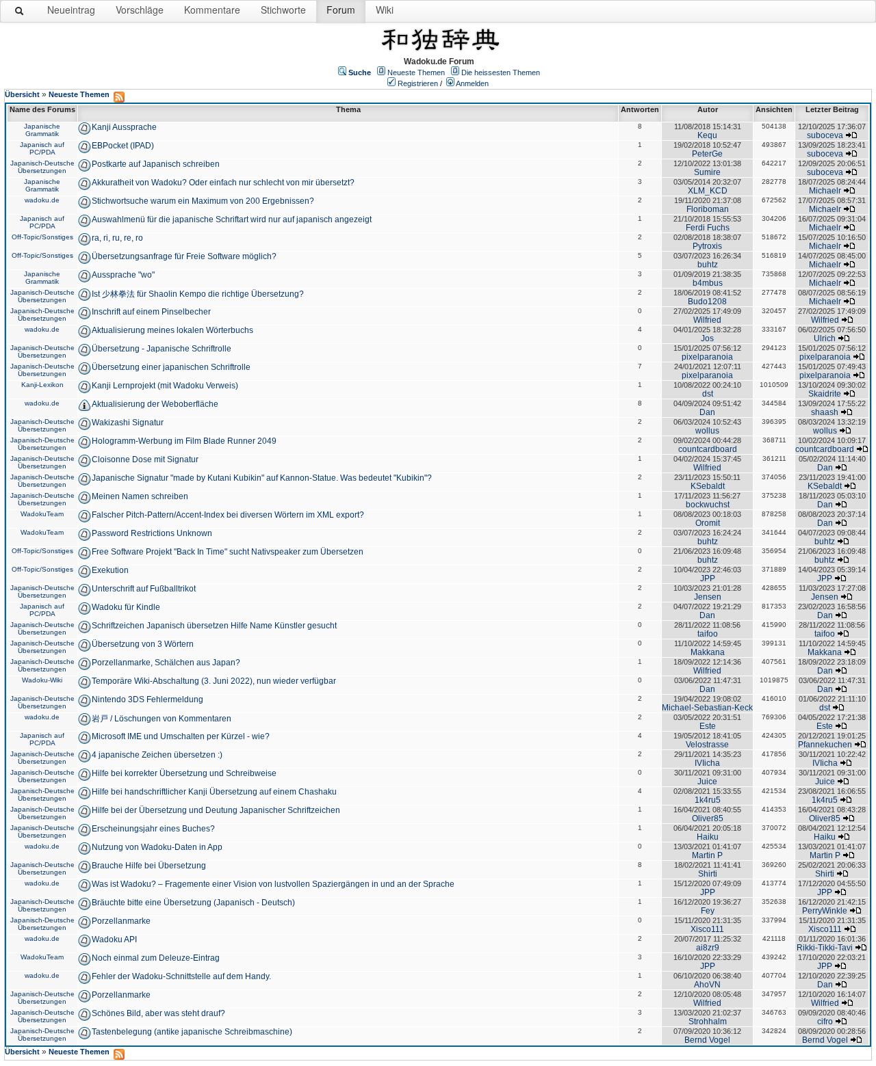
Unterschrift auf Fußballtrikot (144, 589)
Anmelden (472, 83)
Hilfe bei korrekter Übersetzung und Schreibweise (184, 773)
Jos (707, 338)
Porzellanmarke (121, 921)
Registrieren (418, 83)
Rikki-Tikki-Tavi (825, 947)
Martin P (707, 855)
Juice (707, 781)
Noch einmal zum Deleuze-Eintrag (156, 958)
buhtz (707, 264)
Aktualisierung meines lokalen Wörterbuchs (172, 330)
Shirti (707, 874)
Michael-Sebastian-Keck (707, 707)
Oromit (707, 523)
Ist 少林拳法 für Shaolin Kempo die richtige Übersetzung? (198, 294)
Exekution (110, 570)
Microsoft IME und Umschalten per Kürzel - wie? (181, 736)
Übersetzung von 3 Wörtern (143, 644)
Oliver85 (707, 818)
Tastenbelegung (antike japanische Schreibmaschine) (192, 1032)
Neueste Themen (416, 72)
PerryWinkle (824, 911)
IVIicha (707, 763)
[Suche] (20, 13)
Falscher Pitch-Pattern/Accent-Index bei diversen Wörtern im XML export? (228, 515)
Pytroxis (707, 246)
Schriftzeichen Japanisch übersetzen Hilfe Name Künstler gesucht (214, 625)
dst (707, 394)
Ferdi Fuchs (708, 227)
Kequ (707, 135)
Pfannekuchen (825, 744)
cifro (825, 1021)
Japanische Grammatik (42, 129)
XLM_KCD (707, 191)
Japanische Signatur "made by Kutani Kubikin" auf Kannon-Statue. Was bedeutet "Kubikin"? (262, 478)
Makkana (708, 652)
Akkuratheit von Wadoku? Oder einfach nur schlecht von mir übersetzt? (223, 182)
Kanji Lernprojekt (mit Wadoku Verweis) (165, 385)
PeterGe (707, 154)
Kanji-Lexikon (42, 384)
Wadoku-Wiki (42, 680)
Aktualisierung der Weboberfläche (155, 404)
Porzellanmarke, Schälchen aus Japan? (166, 662)
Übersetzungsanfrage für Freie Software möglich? (184, 256)
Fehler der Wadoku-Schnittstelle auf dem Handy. (181, 976)
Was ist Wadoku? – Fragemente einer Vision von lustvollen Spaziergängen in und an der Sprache (273, 884)
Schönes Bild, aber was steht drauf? (158, 1013)
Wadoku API (114, 939)
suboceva (825, 135)
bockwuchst (708, 504)
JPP (707, 578)
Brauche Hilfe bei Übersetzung (149, 865)
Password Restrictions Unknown (152, 533)
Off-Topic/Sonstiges (42, 237)
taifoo (707, 634)
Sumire (707, 172)
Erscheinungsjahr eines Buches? (153, 829)
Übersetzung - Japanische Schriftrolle (161, 349)
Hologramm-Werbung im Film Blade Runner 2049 (184, 441)
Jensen (707, 597)
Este (707, 726)
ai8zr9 (707, 947)
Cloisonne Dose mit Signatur (145, 459)
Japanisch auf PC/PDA (42, 148)
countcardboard (707, 449)
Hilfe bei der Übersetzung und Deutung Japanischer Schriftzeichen (216, 810)
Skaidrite (824, 394)
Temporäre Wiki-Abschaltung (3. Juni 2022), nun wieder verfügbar (214, 681)
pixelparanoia (707, 357)
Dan (707, 412)
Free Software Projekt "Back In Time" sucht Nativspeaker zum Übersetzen (227, 552)
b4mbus (708, 283)
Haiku (708, 837)
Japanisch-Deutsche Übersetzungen (42, 166)
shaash (824, 412)
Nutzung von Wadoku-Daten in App (157, 847)
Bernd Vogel (707, 1040)
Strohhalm (707, 1021)
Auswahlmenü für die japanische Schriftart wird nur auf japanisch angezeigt (232, 219)
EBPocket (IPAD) (123, 145)
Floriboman (707, 209)
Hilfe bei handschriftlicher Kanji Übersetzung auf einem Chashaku (214, 792)
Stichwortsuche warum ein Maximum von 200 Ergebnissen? (203, 201)
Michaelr (825, 191)
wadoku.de (42, 200)
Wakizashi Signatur (128, 422)
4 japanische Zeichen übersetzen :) (157, 755)
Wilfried (707, 320)
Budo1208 (707, 301)
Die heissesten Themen (500, 72)
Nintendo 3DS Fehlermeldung (147, 699)
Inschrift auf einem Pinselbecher (151, 312)
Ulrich (825, 338)
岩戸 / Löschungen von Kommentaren (161, 718)
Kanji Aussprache (124, 127)
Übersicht (22, 94)
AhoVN (707, 984)
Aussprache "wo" (123, 275)
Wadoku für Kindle (126, 607)
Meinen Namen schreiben (140, 496)
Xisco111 (707, 929)
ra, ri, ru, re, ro (117, 238)
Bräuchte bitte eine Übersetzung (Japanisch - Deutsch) (193, 902)
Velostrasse (707, 744)
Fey (707, 911)
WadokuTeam (42, 514)
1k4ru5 (708, 800)
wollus (707, 431)
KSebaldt (708, 486)
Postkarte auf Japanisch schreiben (156, 164)
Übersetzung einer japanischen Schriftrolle (171, 367)
